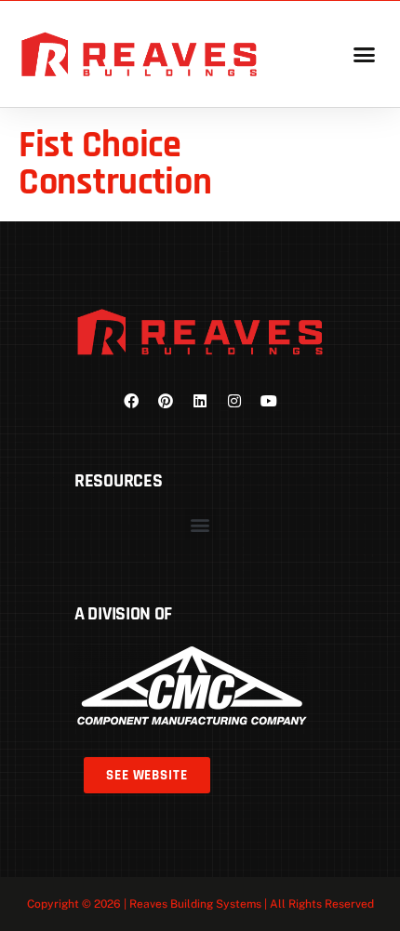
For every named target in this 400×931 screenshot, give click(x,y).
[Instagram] (234, 401)
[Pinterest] (165, 401)
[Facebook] (131, 401)
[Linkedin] (200, 401)
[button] (363, 54)
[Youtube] (269, 401)
